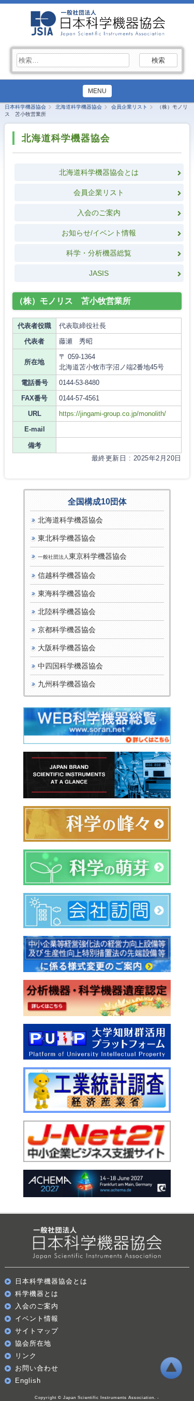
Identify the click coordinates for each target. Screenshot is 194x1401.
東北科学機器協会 (67, 538)
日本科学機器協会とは (51, 1281)
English (28, 1380)
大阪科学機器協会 (67, 648)
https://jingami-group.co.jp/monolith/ (112, 414)
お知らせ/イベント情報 (99, 233)
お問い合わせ (36, 1368)
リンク (26, 1356)
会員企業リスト (98, 192)
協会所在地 (33, 1343)
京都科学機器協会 (67, 629)
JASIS (99, 273)
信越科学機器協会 (67, 575)
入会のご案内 (99, 212)
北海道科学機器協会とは (99, 172)
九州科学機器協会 (67, 684)
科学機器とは (36, 1294)
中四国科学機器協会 (70, 666)
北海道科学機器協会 (70, 520)
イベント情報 (36, 1318)
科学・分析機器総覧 (98, 253)
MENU (97, 91)
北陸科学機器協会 (67, 611)
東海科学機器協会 (67, 593)
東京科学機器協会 (82, 556)
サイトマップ (36, 1331)
